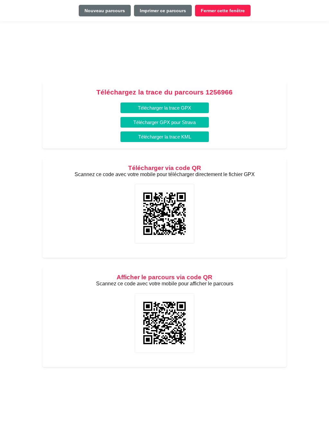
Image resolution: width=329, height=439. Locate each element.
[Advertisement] (164, 54)
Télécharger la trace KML (164, 136)
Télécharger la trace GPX (164, 108)
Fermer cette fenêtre (223, 10)
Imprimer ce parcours (163, 10)
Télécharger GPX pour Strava (164, 122)
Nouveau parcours (104, 10)
